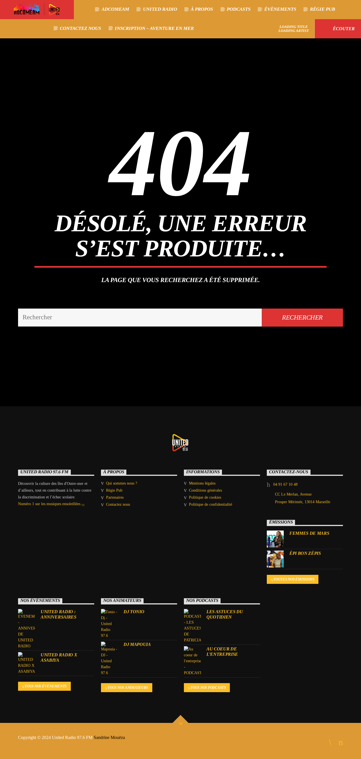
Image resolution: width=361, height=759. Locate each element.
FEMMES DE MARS (309, 533)
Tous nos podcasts (208, 687)
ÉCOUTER (343, 28)
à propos (202, 9)
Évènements (280, 9)
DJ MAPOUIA (137, 644)
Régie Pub (322, 9)
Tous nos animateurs (127, 687)
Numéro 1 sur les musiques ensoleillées (50, 504)
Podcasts (238, 9)
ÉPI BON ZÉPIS (305, 553)
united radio (160, 9)
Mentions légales (202, 483)
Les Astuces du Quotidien (224, 614)
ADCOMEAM (115, 9)
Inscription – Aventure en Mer (154, 28)
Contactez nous (80, 28)
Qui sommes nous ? (121, 483)
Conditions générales (205, 490)
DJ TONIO (134, 611)
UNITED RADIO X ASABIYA (59, 657)
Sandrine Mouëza (110, 737)
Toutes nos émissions (293, 579)
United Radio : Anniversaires (58, 614)
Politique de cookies (205, 497)
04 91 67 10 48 (285, 484)
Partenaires (115, 497)
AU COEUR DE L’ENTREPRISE (222, 651)
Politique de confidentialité (210, 504)
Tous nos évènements (46, 686)
